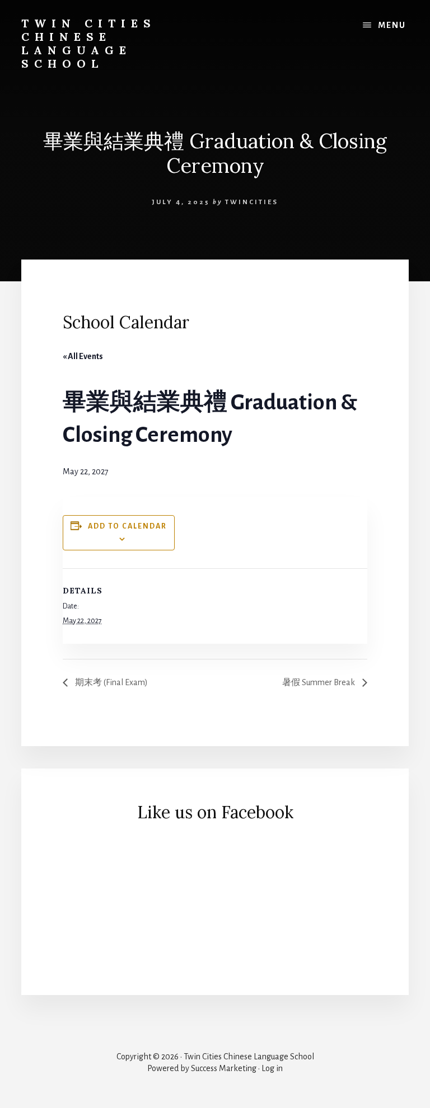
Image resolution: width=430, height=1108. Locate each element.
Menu (392, 25)
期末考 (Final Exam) (110, 682)
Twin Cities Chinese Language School (88, 43)
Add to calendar (127, 526)
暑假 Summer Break (319, 682)
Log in (272, 1068)
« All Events (83, 356)
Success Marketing (223, 1068)
